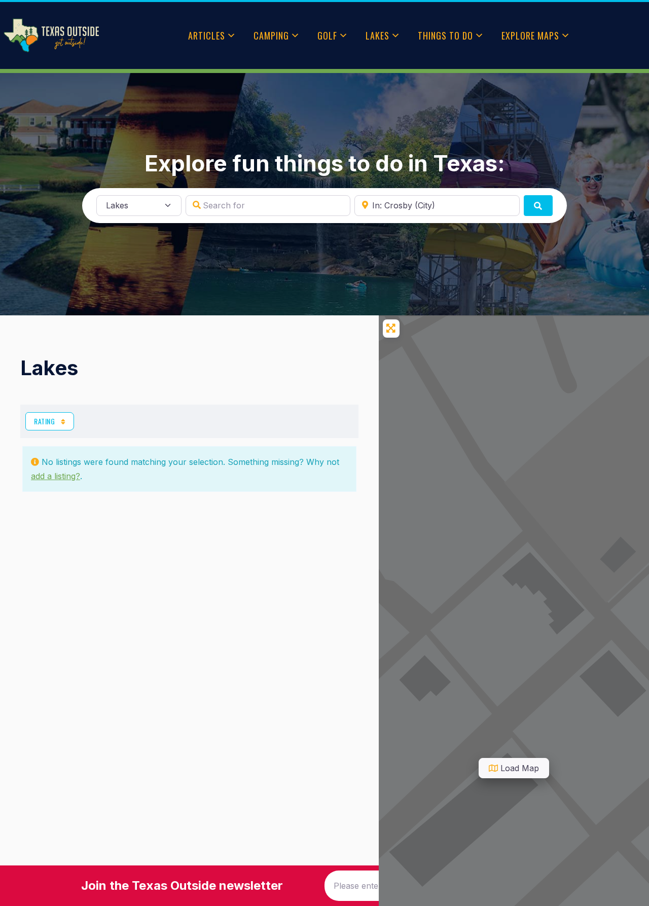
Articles (206, 35)
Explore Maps (530, 35)
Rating (45, 421)
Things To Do (445, 35)
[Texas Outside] (51, 35)
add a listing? (55, 476)
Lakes (377, 35)
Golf (327, 35)
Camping (271, 35)
